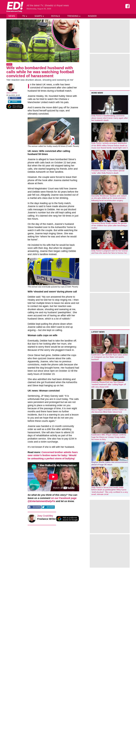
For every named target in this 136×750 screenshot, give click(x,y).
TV (24, 16)
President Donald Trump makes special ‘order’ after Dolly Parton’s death (107, 171)
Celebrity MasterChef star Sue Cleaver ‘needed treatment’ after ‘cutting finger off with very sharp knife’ (108, 384)
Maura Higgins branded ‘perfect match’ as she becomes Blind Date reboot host (108, 411)
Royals (55, 16)
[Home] (14, 7)
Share (14, 98)
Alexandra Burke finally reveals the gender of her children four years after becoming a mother (109, 225)
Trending (74, 16)
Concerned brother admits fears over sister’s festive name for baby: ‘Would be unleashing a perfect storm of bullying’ (53, 455)
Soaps (39, 16)
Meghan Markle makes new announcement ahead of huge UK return (109, 463)
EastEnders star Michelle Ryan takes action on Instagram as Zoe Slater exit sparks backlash (109, 357)
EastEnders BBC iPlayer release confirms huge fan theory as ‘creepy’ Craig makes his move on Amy (108, 437)
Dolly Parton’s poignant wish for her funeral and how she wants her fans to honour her (109, 252)
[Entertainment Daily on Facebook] (127, 6)
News (11, 16)
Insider (92, 16)
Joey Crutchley (11, 93)
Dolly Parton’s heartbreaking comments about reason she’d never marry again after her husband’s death (109, 118)
